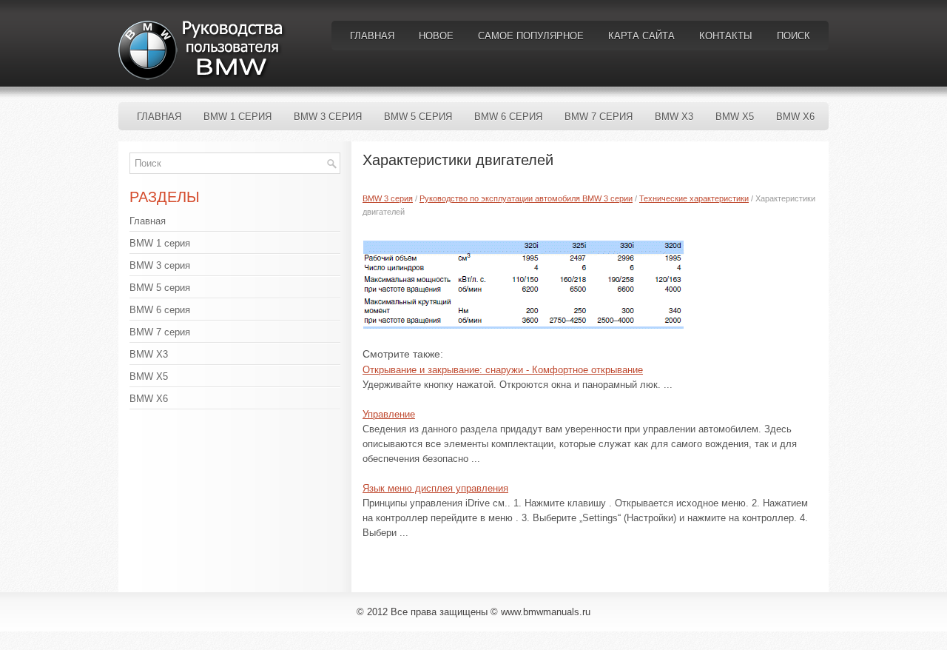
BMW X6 (795, 116)
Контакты (725, 35)
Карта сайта (641, 35)
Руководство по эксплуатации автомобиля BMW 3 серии (526, 198)
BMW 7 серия (599, 116)
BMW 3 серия (328, 116)
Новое (436, 35)
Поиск (793, 35)
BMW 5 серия (418, 116)
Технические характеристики (694, 198)
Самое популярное (531, 35)
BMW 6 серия (508, 116)
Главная (372, 35)
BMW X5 (734, 116)
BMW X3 (674, 116)
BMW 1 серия (237, 116)
